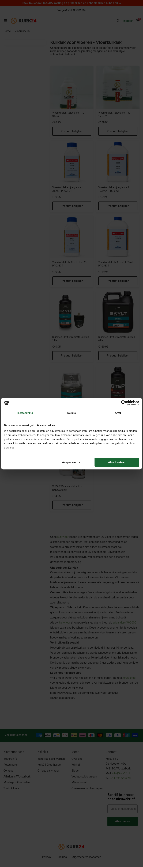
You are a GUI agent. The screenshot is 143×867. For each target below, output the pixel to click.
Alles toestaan (116, 462)
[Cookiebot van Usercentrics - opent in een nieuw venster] (123, 402)
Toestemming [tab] (24, 412)
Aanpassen (69, 462)
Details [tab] (71, 412)
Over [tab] (118, 412)
